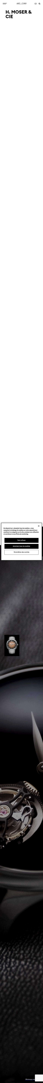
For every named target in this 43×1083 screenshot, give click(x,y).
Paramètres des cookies (21, 552)
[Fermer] (38, 525)
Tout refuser (21, 540)
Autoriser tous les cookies (21, 546)
